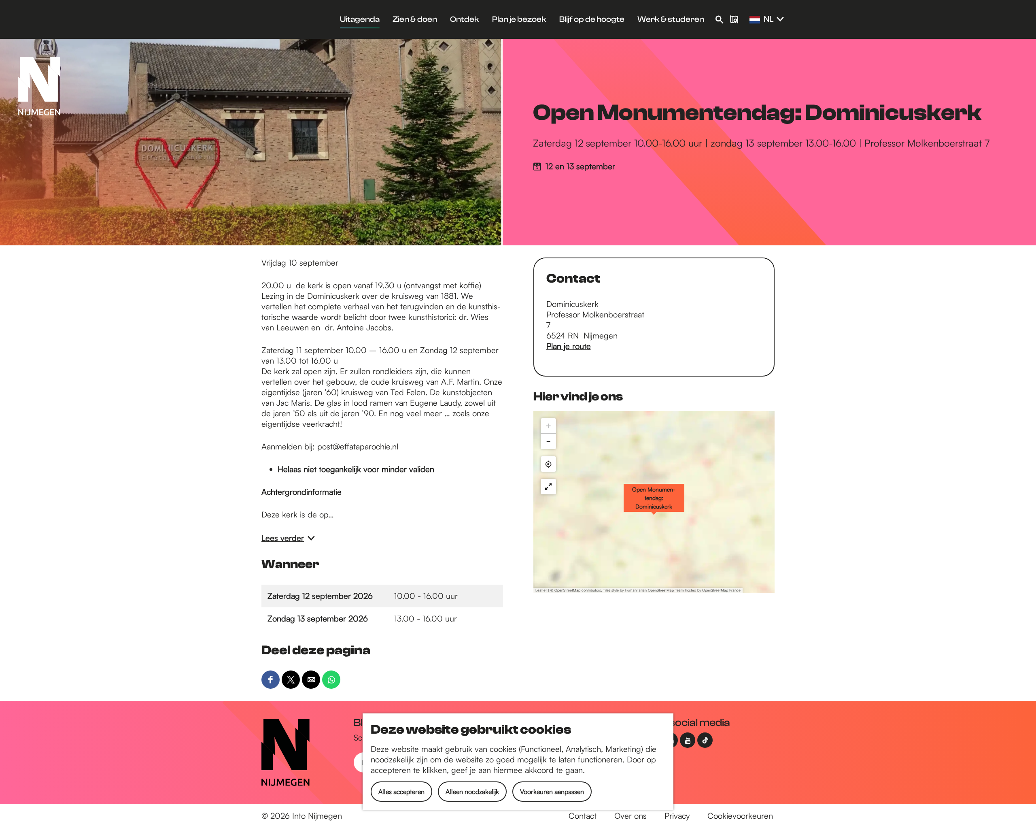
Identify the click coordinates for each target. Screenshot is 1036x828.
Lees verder (282, 538)
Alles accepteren (401, 792)
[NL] (754, 20)
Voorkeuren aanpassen (552, 792)
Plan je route (568, 346)
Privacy (677, 816)
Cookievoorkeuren (740, 816)
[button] (654, 502)
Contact (583, 816)
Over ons (630, 816)
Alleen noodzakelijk (472, 792)
